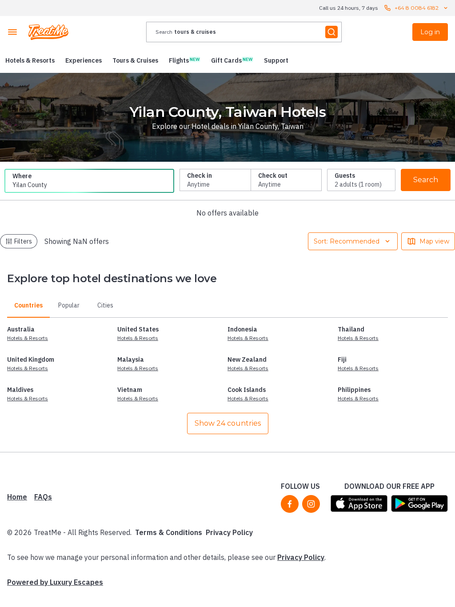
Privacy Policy (229, 532)
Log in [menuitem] (430, 32)
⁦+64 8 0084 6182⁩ (417, 7)
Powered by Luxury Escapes (55, 582)
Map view (434, 241)
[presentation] (244, 32)
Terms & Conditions (168, 532)
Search (425, 180)
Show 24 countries (228, 423)
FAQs (43, 496)
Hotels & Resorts (27, 338)
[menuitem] (30, 60)
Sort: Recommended (346, 241)
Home (17, 496)
